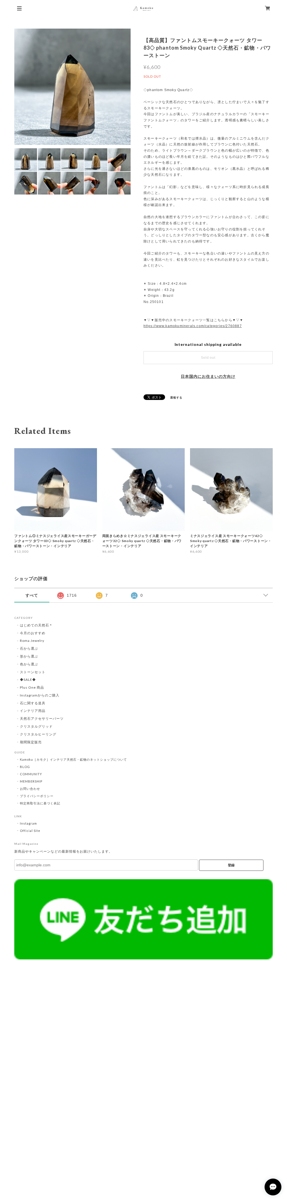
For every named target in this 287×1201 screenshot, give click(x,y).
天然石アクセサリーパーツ (42, 718)
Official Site (30, 830)
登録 (231, 865)
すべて (32, 595)
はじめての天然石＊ (36, 625)
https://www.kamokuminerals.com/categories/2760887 (193, 326)
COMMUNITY (31, 774)
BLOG (25, 767)
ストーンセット (32, 672)
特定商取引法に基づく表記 (40, 803)
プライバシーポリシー (37, 796)
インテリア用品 (32, 711)
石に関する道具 (32, 703)
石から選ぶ (29, 648)
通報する (176, 397)
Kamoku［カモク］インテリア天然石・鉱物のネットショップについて (73, 759)
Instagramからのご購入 (39, 695)
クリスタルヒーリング (38, 734)
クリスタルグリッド (36, 726)
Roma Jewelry (32, 640)
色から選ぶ (29, 664)
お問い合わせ (30, 788)
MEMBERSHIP (31, 781)
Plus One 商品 (32, 687)
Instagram (28, 823)
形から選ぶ (29, 656)
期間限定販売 (31, 742)
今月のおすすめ (32, 633)
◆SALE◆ (28, 679)
